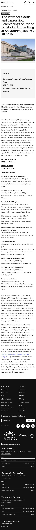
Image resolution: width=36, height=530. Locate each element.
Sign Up (30, 420)
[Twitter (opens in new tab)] (33, 426)
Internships (22, 392)
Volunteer (21, 395)
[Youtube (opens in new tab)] (28, 426)
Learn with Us (5, 405)
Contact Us (22, 410)
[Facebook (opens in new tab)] (18, 426)
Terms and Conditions (7, 523)
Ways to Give (4, 389)
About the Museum (24, 402)
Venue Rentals (23, 408)
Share (5, 74)
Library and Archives (6, 402)
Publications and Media (7, 408)
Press (12, 6)
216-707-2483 (6, 478)
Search (29, 4)
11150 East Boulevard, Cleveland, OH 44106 (16, 451)
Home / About (4, 6)
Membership (4, 392)
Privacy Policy (5, 526)
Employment (22, 389)
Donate (3, 395)
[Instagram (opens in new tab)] (23, 426)
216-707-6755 (6, 502)
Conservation (5, 410)
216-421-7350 (6, 454)
